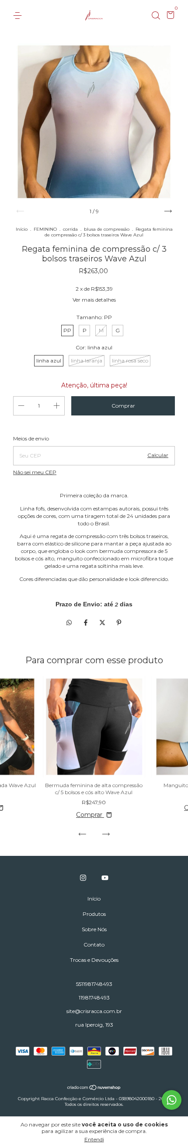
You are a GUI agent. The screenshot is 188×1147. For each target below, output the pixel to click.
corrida (70, 229)
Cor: (94, 347)
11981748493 (94, 997)
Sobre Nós (94, 929)
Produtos (94, 914)
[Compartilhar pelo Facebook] (87, 622)
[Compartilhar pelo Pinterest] (119, 622)
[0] (169, 16)
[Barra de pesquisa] (155, 15)
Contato (94, 944)
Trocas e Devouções (94, 960)
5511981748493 (94, 984)
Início (22, 229)
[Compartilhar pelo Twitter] (103, 622)
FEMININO (45, 229)
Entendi (94, 1139)
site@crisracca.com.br (94, 1011)
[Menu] (19, 15)
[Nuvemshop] (94, 1088)
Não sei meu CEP (34, 472)
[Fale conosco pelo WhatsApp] (171, 1100)
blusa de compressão (106, 229)
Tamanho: (94, 317)
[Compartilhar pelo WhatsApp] (69, 622)
